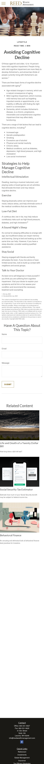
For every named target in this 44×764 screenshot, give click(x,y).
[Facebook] (21, 741)
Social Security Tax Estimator (16, 489)
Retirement (22, 752)
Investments (22, 755)
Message (5, 363)
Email (4, 348)
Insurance (22, 760)
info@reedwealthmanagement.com (22, 738)
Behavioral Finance (10, 535)
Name (4, 334)
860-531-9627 (24, 726)
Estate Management (22, 757)
